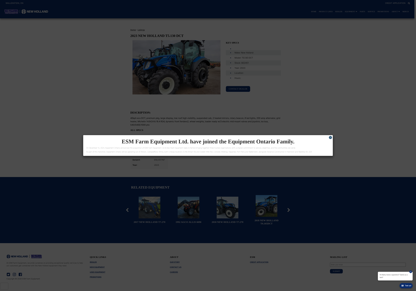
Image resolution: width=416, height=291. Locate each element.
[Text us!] (406, 286)
